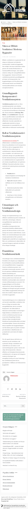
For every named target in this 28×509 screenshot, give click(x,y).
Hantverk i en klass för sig (10, 465)
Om (4, 372)
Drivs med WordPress (7, 499)
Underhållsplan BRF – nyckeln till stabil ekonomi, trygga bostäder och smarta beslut (13, 448)
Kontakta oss (15, 417)
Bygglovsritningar (7, 430)
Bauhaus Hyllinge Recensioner (21, 397)
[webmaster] (6, 378)
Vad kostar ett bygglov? (9, 433)
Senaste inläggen (10, 372)
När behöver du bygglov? (9, 439)
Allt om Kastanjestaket (9, 482)
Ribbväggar (6, 489)
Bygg (3, 43)
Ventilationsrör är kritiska (9, 140)
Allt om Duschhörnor (8, 476)
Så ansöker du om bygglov (10, 436)
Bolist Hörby (5, 396)
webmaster (13, 56)
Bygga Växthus (7, 479)
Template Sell (4, 501)
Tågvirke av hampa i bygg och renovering (14, 458)
